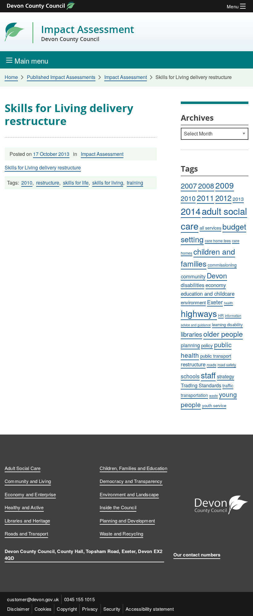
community (193, 276)
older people (223, 333)
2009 (224, 185)
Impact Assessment (87, 33)
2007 (189, 185)
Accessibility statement (150, 609)
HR (221, 315)
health (228, 303)
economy (215, 285)
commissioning (222, 265)
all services (210, 228)
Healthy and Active (24, 507)
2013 (238, 198)
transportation (194, 395)
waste (213, 395)
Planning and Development (127, 520)
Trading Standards (201, 385)
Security (112, 609)
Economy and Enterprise (30, 494)
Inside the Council (118, 507)
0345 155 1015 (79, 599)
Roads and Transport (26, 533)
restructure (47, 182)
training (135, 182)
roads (211, 364)
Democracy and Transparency (131, 481)
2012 (223, 198)
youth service (214, 405)
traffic (227, 385)
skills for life (76, 182)
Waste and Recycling (121, 533)
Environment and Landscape (129, 494)
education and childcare (207, 293)
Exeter (215, 302)
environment (193, 302)
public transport (215, 355)
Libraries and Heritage (27, 520)
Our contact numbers (197, 554)
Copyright (67, 609)
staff (208, 375)
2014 (191, 211)
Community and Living (28, 481)
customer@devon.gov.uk (33, 599)
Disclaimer (18, 609)
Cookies (43, 609)
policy (207, 345)
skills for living (107, 182)
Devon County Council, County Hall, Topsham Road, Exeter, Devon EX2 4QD (83, 555)
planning (190, 345)
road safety (227, 364)
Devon (217, 275)
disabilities (192, 285)
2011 (205, 197)
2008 (206, 185)
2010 (26, 182)
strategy (225, 376)
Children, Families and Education (133, 468)
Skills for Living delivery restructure (43, 167)
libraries (191, 334)
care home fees (218, 240)
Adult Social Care (22, 468)
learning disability (227, 324)
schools (190, 376)
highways (199, 313)
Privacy (90, 609)
